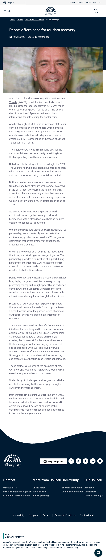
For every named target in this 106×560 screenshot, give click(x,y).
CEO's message (52, 20)
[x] (85, 461)
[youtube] (100, 461)
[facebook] (71, 461)
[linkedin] (93, 461)
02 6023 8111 (10, 487)
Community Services (72, 491)
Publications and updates (34, 20)
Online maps (39, 487)
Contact (80, 3)
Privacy (46, 515)
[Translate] (5, 2)
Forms (88, 3)
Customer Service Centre (16, 495)
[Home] (51, 11)
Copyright (33, 515)
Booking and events (72, 487)
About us (89, 487)
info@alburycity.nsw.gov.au (17, 491)
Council (20, 20)
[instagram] (78, 461)
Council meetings (93, 495)
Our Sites (96, 3)
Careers (72, 3)
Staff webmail (87, 515)
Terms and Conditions (65, 515)
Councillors (90, 491)
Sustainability (39, 491)
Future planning (41, 495)
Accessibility (19, 515)
